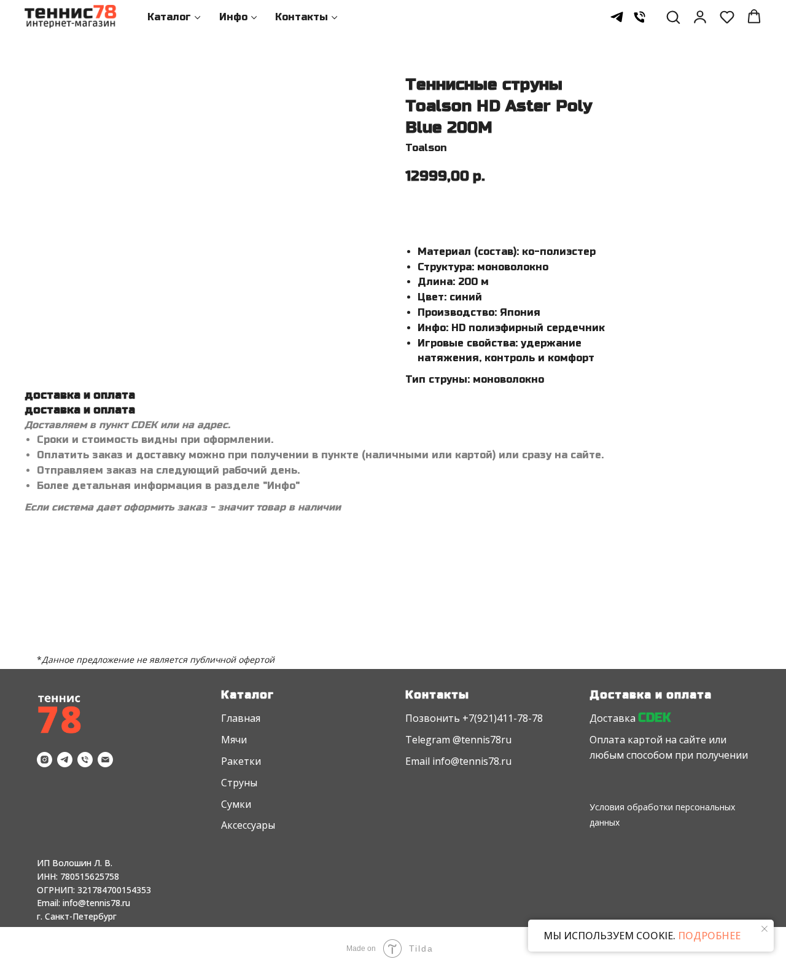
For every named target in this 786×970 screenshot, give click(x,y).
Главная (240, 718)
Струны (239, 782)
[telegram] (617, 17)
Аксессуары (248, 825)
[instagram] (44, 759)
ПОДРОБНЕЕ (708, 935)
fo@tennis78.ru (476, 761)
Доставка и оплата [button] (651, 695)
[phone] (639, 17)
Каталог (169, 17)
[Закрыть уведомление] (764, 929)
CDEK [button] (654, 718)
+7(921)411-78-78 (502, 718)
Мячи (234, 739)
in (436, 761)
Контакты (301, 17)
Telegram (427, 739)
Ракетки (241, 761)
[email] (105, 759)
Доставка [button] (613, 718)
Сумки (236, 804)
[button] (673, 16)
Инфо (233, 17)
